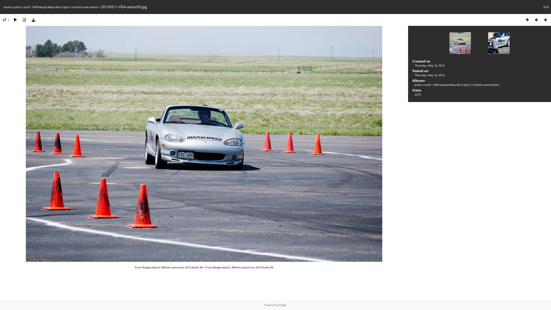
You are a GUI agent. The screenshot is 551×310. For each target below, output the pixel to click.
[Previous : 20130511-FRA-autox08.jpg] (536, 19)
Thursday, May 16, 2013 (429, 65)
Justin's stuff (21, 7)
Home (7, 7)
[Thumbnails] (527, 19)
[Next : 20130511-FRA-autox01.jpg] (545, 19)
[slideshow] (15, 19)
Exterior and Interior (86, 7)
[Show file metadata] (24, 19)
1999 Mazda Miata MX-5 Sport (51, 7)
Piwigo (283, 305)
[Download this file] (33, 19)
